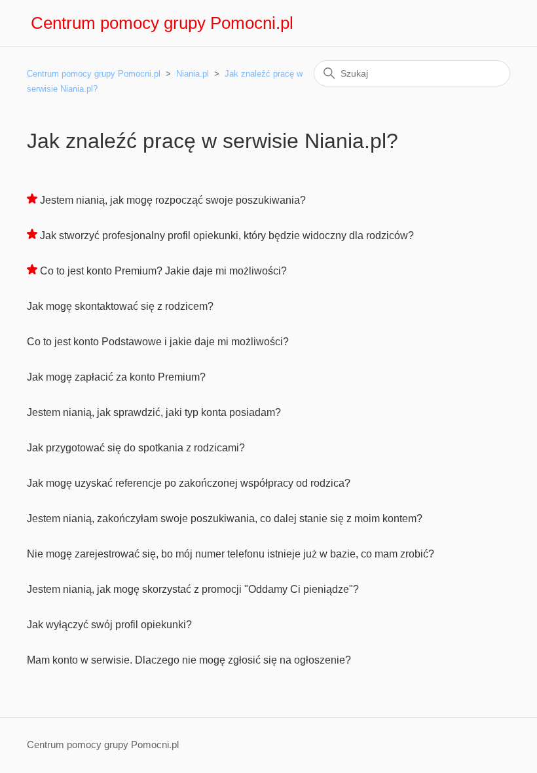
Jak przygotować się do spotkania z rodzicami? (136, 447)
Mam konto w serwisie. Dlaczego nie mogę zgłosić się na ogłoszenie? (189, 660)
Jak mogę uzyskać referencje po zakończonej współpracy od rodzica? (188, 483)
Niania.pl (192, 74)
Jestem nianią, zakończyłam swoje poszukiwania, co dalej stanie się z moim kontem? (224, 518)
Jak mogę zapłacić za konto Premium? (116, 377)
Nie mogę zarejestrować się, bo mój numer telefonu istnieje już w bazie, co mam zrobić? (230, 553)
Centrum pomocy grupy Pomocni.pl (93, 74)
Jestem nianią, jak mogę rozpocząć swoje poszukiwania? (173, 200)
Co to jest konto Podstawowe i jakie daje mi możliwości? (158, 341)
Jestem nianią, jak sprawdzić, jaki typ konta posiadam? (154, 412)
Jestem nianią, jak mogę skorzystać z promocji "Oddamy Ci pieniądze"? (193, 589)
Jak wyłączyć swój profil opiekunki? (109, 624)
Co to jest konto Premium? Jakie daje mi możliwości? (163, 270)
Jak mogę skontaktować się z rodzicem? (120, 306)
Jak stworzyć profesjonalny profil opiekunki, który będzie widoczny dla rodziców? (227, 235)
